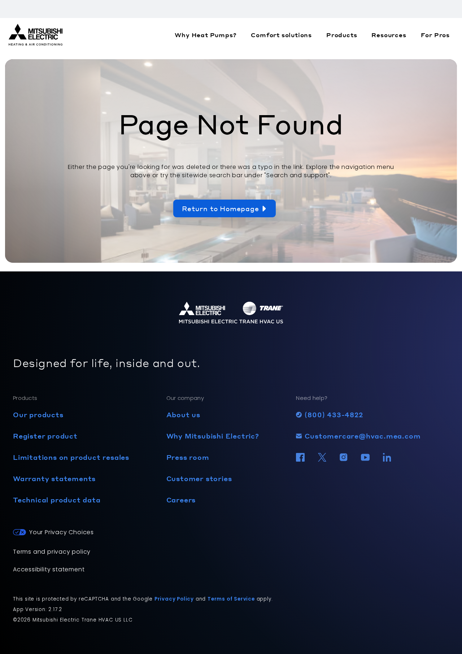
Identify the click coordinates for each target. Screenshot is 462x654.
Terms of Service (231, 599)
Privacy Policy (174, 599)
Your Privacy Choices (61, 532)
